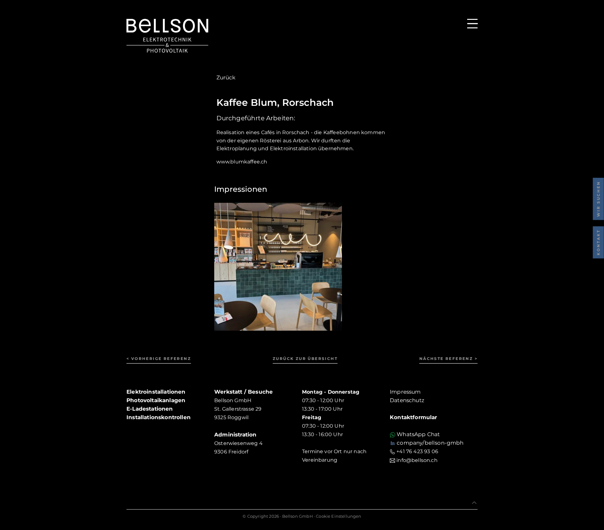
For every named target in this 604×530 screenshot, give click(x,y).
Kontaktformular (413, 417)
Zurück (226, 77)
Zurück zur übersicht (305, 358)
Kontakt (598, 242)
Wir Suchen (598, 199)
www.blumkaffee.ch (241, 162)
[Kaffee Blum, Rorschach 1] (278, 266)
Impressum (405, 392)
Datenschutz (407, 400)
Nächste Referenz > (448, 358)
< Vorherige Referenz (158, 358)
